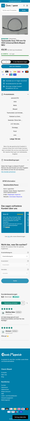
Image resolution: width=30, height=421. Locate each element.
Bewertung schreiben (11, 303)
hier (9, 236)
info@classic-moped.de (14, 194)
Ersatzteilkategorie (6, 252)
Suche (24, 10)
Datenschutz (5, 389)
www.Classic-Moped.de (15, 196)
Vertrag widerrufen (20, 417)
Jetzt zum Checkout (15, 66)
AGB (2, 393)
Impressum (4, 387)
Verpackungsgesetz (7, 398)
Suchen (3, 385)
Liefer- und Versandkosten (9, 396)
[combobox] (15, 10)
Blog (2, 377)
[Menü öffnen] (3, 5)
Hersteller (4, 269)
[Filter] (23, 303)
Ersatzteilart (4, 261)
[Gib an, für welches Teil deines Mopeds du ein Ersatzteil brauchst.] (28, 261)
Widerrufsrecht (5, 391)
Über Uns (4, 374)
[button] (4, 39)
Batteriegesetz (5, 400)
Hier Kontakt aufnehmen (8, 172)
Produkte (4, 372)
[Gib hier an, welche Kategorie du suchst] (28, 252)
